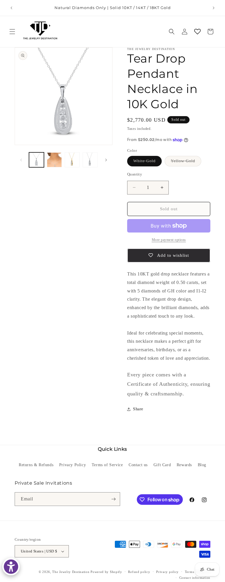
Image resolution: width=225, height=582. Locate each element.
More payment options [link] (169, 240)
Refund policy (139, 572)
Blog (202, 465)
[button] (12, 31)
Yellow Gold (186, 162)
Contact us (138, 465)
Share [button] (138, 409)
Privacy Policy (72, 465)
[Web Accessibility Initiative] (11, 567)
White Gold (147, 162)
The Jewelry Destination (70, 572)
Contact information (194, 577)
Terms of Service (107, 465)
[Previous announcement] (11, 7)
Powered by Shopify (106, 572)
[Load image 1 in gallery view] (36, 159)
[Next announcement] (213, 7)
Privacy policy (167, 572)
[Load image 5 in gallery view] (90, 159)
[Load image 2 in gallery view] (54, 159)
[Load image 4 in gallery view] (72, 159)
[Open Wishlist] (197, 31)
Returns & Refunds (36, 465)
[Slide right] (106, 160)
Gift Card (162, 465)
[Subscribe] (113, 499)
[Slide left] (21, 160)
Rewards (184, 465)
